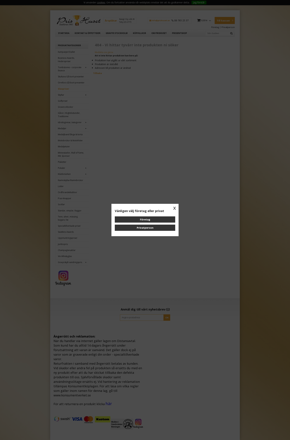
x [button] (174, 208)
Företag (145, 219)
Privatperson (145, 227)
